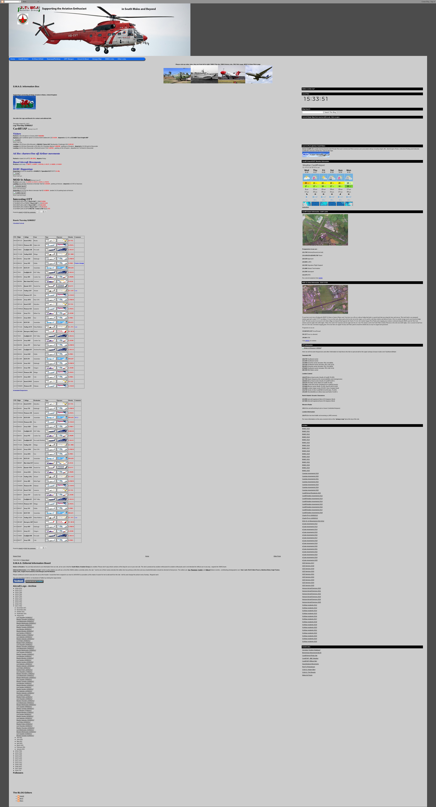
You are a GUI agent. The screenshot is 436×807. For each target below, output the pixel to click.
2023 (17, 594)
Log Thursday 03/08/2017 (24, 726)
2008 (17, 766)
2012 (17, 759)
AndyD (200, 570)
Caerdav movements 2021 (310, 479)
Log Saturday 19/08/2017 (24, 664)
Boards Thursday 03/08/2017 (26, 728)
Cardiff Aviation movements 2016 (312, 507)
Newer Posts (17, 556)
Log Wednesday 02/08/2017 (25, 730)
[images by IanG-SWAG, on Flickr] (18, 582)
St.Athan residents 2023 (309, 636)
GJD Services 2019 (308, 569)
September (20, 613)
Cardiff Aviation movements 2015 (312, 504)
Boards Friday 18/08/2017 (25, 670)
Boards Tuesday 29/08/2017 (25, 627)
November (20, 610)
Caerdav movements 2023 (310, 484)
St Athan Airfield (37, 59)
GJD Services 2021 (308, 574)
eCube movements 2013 (309, 526)
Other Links (122, 59)
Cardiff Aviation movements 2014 (312, 501)
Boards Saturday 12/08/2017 (25, 693)
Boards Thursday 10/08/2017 (26, 701)
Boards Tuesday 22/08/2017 (25, 654)
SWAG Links (109, 59)
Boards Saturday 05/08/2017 (25, 720)
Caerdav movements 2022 (310, 482)
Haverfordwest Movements (310, 664)
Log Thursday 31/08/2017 (23, 125)
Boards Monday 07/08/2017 (25, 712)
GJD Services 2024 (308, 582)
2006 (17, 770)
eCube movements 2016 (309, 535)
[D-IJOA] (16, 140)
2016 (17, 751)
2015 (17, 753)
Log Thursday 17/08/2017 (24, 671)
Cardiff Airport (23, 59)
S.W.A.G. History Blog (308, 669)
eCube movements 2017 (309, 538)
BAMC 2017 (306, 448)
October (19, 612)
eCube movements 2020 (309, 546)
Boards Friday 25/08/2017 (25, 642)
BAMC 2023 (306, 465)
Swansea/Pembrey (53, 59)
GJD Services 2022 (308, 577)
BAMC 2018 (306, 451)
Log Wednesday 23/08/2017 (25, 648)
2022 (17, 596)
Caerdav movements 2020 (310, 476)
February (20, 747)
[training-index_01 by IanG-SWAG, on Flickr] (315, 157)
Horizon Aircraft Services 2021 (311, 591)
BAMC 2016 (306, 445)
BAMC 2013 (306, 437)
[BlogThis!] (39, 212)
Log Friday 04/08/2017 (24, 722)
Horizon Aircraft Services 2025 (311, 602)
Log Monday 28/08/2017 (24, 629)
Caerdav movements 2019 (310, 473)
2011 (17, 761)
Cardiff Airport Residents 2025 (311, 493)
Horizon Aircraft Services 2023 (311, 597)
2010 (17, 763)
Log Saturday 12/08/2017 (24, 691)
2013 (17, 757)
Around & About (83, 59)
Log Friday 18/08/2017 (24, 668)
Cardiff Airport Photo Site (309, 655)
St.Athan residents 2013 (309, 608)
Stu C (21, 801)
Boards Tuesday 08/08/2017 (25, 708)
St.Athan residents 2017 (309, 619)
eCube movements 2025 (309, 560)
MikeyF (208, 570)
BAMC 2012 (306, 434)
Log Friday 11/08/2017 (23, 695)
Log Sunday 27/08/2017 (24, 633)
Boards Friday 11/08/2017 (24, 697)
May (18, 741)
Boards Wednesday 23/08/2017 (26, 650)
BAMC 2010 (306, 428)
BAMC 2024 (306, 468)
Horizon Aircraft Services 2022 (311, 594)
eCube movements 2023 (309, 554)
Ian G (21, 798)
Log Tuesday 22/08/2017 (24, 652)
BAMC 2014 (306, 440)
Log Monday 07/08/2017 (24, 710)
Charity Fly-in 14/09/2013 (310, 518)
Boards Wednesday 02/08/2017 (26, 732)
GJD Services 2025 (308, 585)
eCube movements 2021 (309, 549)
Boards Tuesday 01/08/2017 (25, 735)
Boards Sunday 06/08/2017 (25, 716)
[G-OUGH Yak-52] (19, 186)
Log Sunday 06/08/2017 (24, 714)
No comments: (32, 212)
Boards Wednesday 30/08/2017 (26, 623)
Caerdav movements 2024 (310, 487)
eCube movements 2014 (309, 529)
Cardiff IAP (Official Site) (309, 661)
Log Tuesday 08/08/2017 (24, 706)
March (19, 745)
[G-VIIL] (16, 173)
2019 (17, 602)
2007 (17, 768)
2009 (17, 764)
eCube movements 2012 (309, 524)
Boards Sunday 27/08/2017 (25, 635)
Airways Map (97, 59)
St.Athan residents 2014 (309, 610)
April (18, 743)
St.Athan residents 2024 (309, 638)
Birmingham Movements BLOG (311, 653)
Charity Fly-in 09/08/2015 (310, 515)
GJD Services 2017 (308, 563)
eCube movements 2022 (309, 552)
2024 (17, 592)
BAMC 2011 (306, 431)
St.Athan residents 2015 (309, 613)
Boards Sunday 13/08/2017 (25, 689)
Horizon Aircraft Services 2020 (311, 588)
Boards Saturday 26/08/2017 (25, 639)
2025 (17, 590)
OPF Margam (69, 59)
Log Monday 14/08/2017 (24, 683)
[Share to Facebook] (43, 212)
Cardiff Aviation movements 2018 (312, 513)
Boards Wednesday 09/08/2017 (26, 705)
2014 (17, 755)
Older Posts (277, 556)
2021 (17, 598)
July (18, 737)
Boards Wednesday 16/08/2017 (26, 677)
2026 (17, 588)
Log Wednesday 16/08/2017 (25, 675)
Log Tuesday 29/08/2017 (24, 625)
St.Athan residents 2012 (309, 605)
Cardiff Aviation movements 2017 (312, 510)
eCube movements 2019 (309, 543)
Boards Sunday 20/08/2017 (25, 662)
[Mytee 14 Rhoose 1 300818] (311, 348)
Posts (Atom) (25, 560)
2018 (17, 604)
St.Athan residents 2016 (309, 616)
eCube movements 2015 (309, 532)
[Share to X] (41, 212)
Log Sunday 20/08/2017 (24, 660)
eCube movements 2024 (309, 557)
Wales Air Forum (307, 675)
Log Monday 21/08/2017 (24, 656)
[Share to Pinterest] (46, 212)
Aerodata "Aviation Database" (311, 650)
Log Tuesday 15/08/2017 (24, 679)
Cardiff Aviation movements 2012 (312, 496)
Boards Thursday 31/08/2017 (24, 220)
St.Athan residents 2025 (309, 641)
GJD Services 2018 (308, 566)
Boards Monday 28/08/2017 (25, 631)
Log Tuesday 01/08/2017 (24, 734)
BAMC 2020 (306, 456)
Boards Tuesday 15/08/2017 (25, 681)
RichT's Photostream (308, 667)
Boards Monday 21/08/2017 (25, 658)
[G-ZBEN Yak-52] (19, 193)
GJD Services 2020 (308, 571)
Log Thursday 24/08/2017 (24, 644)
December (20, 608)
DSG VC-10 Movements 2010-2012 (313, 521)
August (19, 615)
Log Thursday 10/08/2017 (24, 699)
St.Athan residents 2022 (309, 633)
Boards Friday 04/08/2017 (25, 724)
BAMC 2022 (306, 462)
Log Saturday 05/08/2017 (24, 718)
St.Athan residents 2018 (309, 622)
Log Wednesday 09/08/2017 (25, 703)
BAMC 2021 (306, 459)
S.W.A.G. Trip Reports (309, 672)
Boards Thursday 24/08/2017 (26, 646)
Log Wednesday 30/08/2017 (25, 621)
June (18, 739)
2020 (17, 600)
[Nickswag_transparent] (24, 109)
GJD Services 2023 (308, 580)
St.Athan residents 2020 (309, 627)
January (19, 749)
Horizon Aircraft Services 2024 (311, 599)
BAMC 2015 (306, 442)
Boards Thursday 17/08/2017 (26, 673)
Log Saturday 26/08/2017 (24, 637)
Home (13, 59)
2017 (17, 606)
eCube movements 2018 (309, 541)
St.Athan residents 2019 (309, 625)
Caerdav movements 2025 (310, 490)
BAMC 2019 (306, 454)
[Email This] (37, 212)
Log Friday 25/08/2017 (24, 641)
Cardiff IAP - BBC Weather (310, 658)
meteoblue (305, 207)
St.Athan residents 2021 (309, 630)
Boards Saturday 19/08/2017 (25, 666)
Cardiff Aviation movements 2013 (312, 498)
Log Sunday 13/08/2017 (24, 687)
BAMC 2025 (306, 470)
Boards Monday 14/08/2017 (25, 685)
